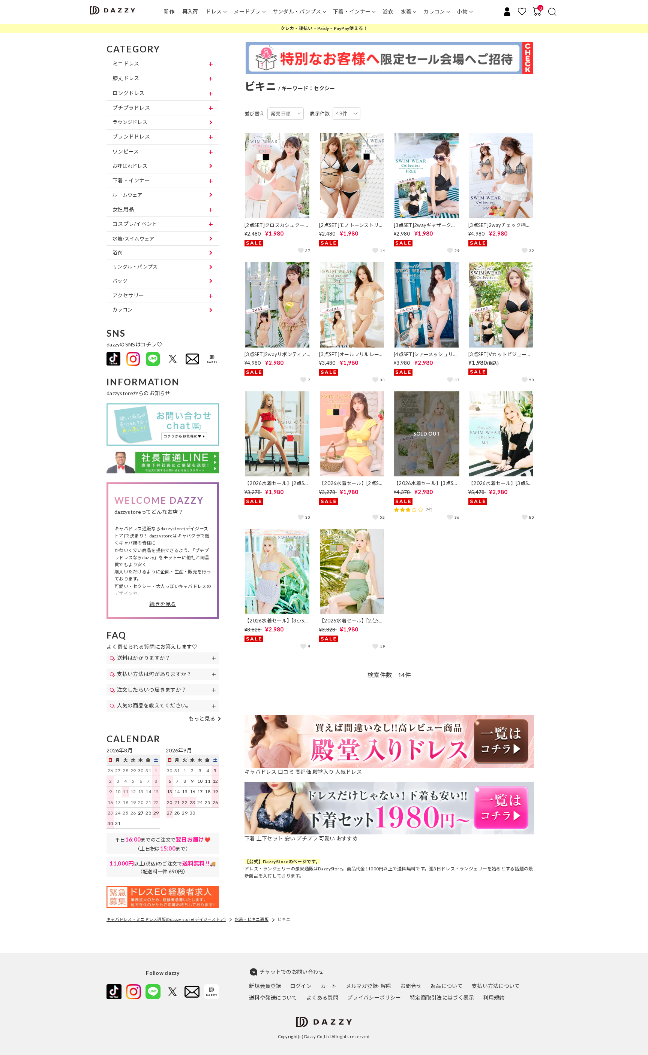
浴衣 (387, 11)
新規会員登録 (265, 986)
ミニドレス (125, 63)
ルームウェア (127, 195)
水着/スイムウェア (133, 239)
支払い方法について (496, 986)
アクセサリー (128, 295)
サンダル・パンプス (297, 11)
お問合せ (411, 986)
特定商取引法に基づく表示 (442, 997)
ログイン (301, 986)
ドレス (214, 11)
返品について (446, 986)
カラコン (434, 11)
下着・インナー (351, 11)
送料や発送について (273, 997)
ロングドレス (128, 93)
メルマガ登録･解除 (369, 986)
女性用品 (123, 209)
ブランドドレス (131, 136)
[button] (162, 604)
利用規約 (493, 997)
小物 (462, 11)
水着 (406, 11)
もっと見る (202, 718)
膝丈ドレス (125, 78)
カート (329, 986)
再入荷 (190, 11)
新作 (169, 11)
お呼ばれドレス (129, 166)
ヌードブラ (247, 11)
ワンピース (125, 151)
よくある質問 (322, 997)
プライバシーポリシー (374, 997)
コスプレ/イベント (135, 224)
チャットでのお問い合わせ (292, 971)
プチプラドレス (131, 107)
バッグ (120, 281)
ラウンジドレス (129, 122)
